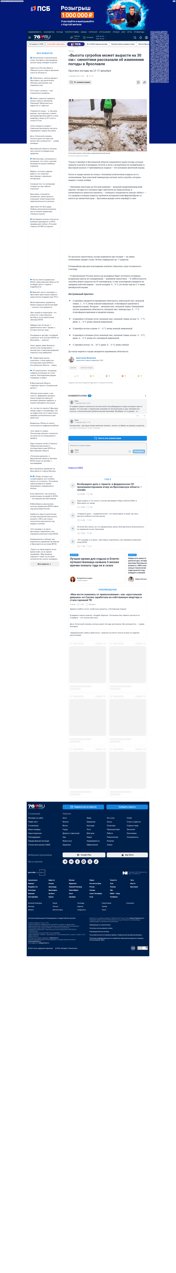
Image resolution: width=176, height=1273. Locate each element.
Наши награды (34, 672)
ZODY (123, 32)
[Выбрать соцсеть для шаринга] (144, 82)
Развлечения (112, 680)
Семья (109, 688)
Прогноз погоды (87, 368)
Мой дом (90, 676)
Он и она (110, 661)
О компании (33, 669)
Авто (65, 661)
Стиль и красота (134, 665)
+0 (137, 416)
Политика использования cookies (100, 771)
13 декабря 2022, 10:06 (76, 76)
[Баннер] (76, 44)
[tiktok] (96, 704)
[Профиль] (146, 37)
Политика (111, 669)
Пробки (116, 32)
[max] (83, 704)
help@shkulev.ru (44, 786)
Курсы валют (105, 32)
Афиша (84, 32)
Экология (131, 672)
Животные (67, 684)
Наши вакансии (35, 676)
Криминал (91, 665)
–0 (144, 416)
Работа (110, 676)
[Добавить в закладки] (138, 82)
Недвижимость (35, 32)
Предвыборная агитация (38, 684)
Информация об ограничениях (100, 768)
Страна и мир (132, 669)
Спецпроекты (132, 680)
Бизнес (66, 665)
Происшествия (113, 672)
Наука (89, 680)
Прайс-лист (33, 665)
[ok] (77, 704)
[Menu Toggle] (29, 37)
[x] (90, 704)
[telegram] (65, 704)
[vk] (71, 704)
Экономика (131, 676)
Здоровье (67, 688)
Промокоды (139, 32)
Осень (109, 665)
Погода (59, 32)
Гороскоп (93, 32)
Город (65, 672)
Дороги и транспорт (71, 676)
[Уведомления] (141, 37)
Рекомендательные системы (99, 774)
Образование (92, 688)
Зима (89, 661)
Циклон (73, 368)
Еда (64, 680)
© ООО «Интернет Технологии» (66, 791)
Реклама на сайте (35, 661)
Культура (90, 669)
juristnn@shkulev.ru (34, 784)
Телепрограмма (72, 32)
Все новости (45, 53)
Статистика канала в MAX (39, 688)
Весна (65, 669)
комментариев (82, 82)
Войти (77, 452)
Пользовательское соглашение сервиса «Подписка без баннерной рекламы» (115, 778)
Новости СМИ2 (75, 467)
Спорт (129, 661)
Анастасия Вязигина (86, 358)
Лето (89, 672)
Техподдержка (34, 680)
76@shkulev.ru (54, 781)
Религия (110, 684)
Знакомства (49, 32)
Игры (129, 32)
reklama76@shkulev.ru (136, 761)
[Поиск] (135, 37)
